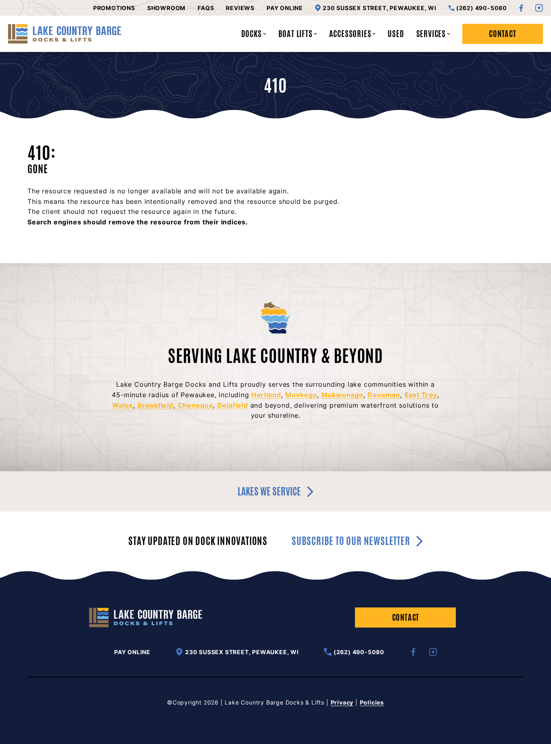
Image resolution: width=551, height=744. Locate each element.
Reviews (240, 8)
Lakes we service (269, 491)
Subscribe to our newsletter (351, 541)
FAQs (206, 8)
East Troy (421, 395)
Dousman (383, 395)
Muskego (301, 395)
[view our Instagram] (539, 8)
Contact (502, 33)
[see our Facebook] (521, 8)
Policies (372, 702)
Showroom (166, 8)
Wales (122, 405)
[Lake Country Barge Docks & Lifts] (64, 34)
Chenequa (195, 405)
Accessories (350, 33)
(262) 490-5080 (481, 8)
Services (431, 33)
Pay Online (285, 8)
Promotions (114, 8)
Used (396, 33)
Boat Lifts (295, 33)
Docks (251, 33)
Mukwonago (342, 395)
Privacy (342, 702)
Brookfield (155, 405)
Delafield (232, 405)
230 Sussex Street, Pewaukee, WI (379, 7)
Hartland (266, 395)
